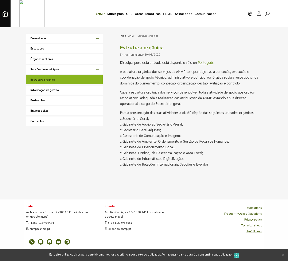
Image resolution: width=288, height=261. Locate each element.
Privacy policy (253, 219)
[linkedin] (67, 242)
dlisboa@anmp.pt (119, 228)
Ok (236, 255)
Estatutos (37, 48)
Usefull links (254, 231)
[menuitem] (100, 13)
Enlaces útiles (39, 110)
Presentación (38, 38)
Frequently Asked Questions (243, 213)
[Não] (283, 255)
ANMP (131, 35)
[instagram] (49, 242)
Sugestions (254, 207)
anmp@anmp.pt (40, 228)
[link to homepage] (5, 13)
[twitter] (32, 242)
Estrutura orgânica (42, 79)
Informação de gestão (44, 90)
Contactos (37, 121)
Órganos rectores (41, 59)
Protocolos (37, 100)
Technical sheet (251, 225)
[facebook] (40, 242)
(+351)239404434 (42, 222)
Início (123, 35)
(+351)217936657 (120, 222)
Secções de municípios (44, 69)
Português (205, 62)
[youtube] (58, 242)
